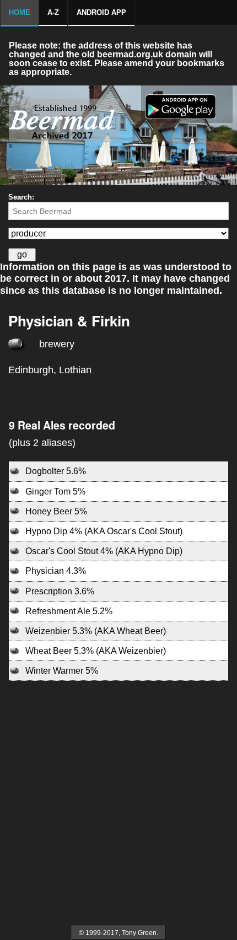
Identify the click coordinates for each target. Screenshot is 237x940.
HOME (19, 12)
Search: (21, 197)
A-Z (53, 12)
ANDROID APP (101, 12)
